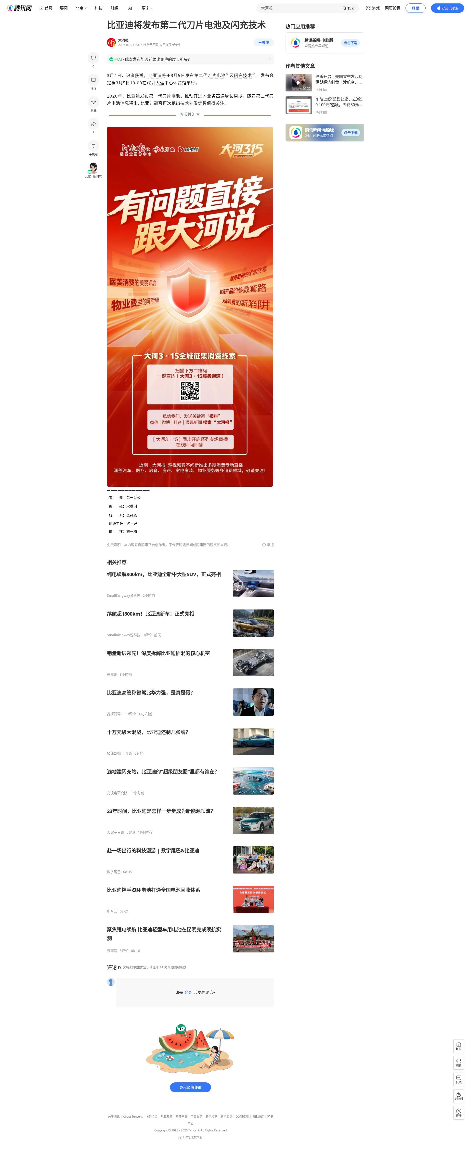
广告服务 (196, 1117)
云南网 (112, 950)
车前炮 (112, 674)
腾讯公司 (184, 1137)
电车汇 (112, 911)
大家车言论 (115, 832)
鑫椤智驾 (114, 714)
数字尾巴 (114, 872)
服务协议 (151, 1117)
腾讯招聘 (211, 1117)
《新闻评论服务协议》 (173, 967)
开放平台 (181, 1117)
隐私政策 (166, 1117)
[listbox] (190, 755)
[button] (350, 43)
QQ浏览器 (242, 1117)
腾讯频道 (258, 1117)
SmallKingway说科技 (123, 595)
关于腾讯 (114, 1117)
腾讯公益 (226, 1117)
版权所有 (197, 1137)
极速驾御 (114, 753)
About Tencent (133, 1117)
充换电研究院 (117, 793)
